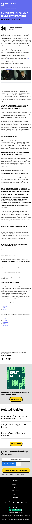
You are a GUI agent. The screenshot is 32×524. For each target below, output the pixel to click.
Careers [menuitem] (15, 494)
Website (4, 323)
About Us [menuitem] (15, 480)
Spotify (4, 319)
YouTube (5, 320)
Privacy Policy (16, 474)
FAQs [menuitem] (15, 487)
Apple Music (5, 322)
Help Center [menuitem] (15, 490)
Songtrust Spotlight (11, 19)
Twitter (4, 309)
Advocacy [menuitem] (15, 497)
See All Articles (16, 443)
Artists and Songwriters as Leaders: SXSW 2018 (14, 417)
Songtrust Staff (15, 28)
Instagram (5, 306)
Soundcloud (5, 325)
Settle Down (9, 69)
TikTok (4, 307)
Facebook (5, 311)
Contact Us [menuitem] (15, 484)
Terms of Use (8, 474)
